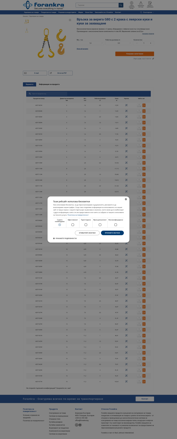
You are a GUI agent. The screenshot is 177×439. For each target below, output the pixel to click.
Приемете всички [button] (112, 233)
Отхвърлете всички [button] (87, 233)
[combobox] (126, 199)
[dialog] (88, 219)
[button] (65, 238)
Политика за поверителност (78, 215)
